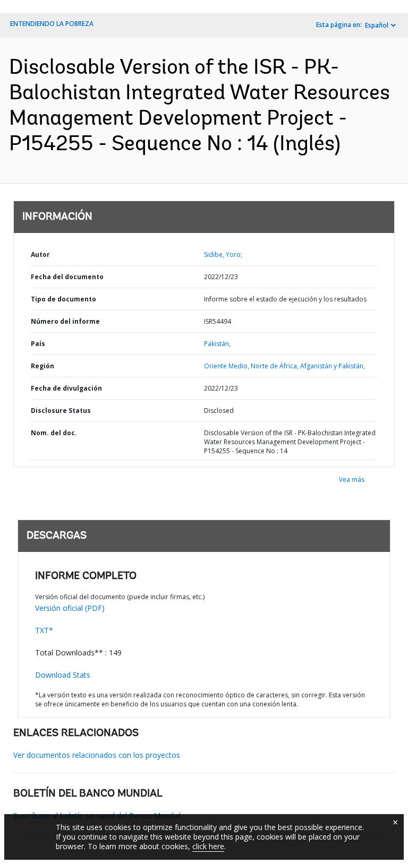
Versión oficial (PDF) (70, 608)
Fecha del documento (67, 276)
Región (42, 365)
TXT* (44, 630)
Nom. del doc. (54, 432)
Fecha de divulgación (66, 388)
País (38, 343)
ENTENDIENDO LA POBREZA (52, 23)
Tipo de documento (63, 299)
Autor (40, 254)
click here (208, 846)
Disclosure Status (61, 410)
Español (376, 25)
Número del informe (65, 321)
